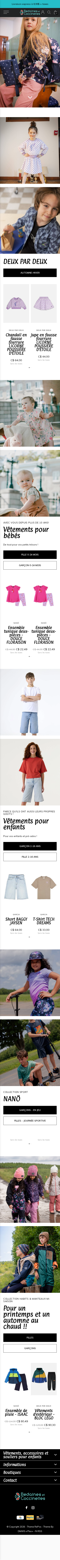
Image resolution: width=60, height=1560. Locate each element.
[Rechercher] (49, 12)
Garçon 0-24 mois (30, 565)
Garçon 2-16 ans (30, 846)
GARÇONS (30, 1348)
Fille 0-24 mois (30, 554)
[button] (6, 12)
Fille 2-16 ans (30, 856)
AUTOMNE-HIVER (30, 272)
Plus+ (30, 1531)
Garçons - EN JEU (30, 1110)
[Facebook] (26, 1507)
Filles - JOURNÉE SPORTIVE (30, 1120)
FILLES (30, 1337)
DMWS (21, 1531)
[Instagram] (33, 1507)
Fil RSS (38, 1531)
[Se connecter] (42, 12)
